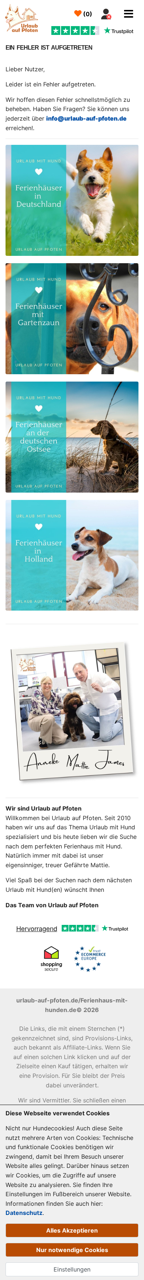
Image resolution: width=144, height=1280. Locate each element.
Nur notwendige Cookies (72, 1250)
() (87, 14)
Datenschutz (24, 1212)
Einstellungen (72, 1269)
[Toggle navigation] (128, 14)
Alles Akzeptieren (72, 1230)
